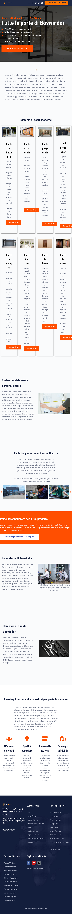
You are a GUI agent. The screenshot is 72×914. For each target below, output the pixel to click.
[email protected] (8, 826)
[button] (1, 492)
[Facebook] (32, 3)
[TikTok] (39, 3)
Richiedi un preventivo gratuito (58, 3)
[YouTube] (42, 3)
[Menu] (29, 3)
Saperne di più (14, 222)
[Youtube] (34, 863)
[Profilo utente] (35, 3)
